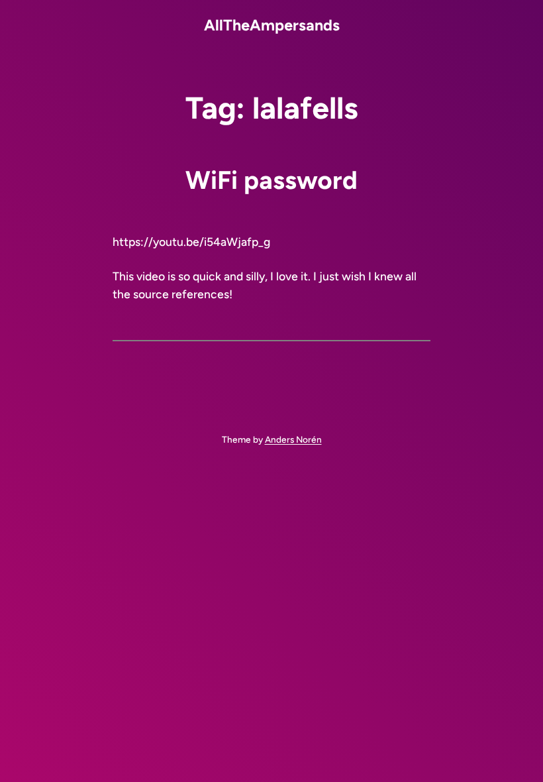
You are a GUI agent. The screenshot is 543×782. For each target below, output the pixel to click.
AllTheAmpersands (272, 25)
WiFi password (271, 180)
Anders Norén (293, 439)
